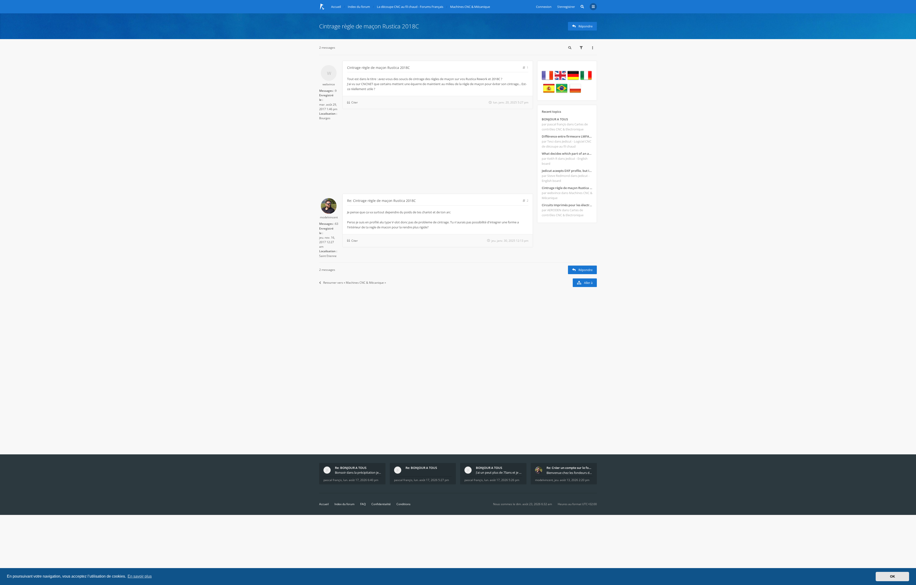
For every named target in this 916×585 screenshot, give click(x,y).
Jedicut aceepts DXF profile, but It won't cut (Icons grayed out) (567, 171)
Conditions (403, 504)
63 (336, 224)
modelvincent (329, 217)
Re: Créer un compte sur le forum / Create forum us (569, 468)
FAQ (363, 504)
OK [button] (892, 576)
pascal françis (332, 480)
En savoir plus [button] (140, 576)
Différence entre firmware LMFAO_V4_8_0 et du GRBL (567, 136)
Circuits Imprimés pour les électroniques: (567, 205)
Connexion (544, 7)
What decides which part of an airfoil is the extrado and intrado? (567, 153)
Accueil (324, 504)
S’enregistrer (566, 7)
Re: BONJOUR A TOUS (350, 468)
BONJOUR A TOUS (555, 119)
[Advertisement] (426, 158)
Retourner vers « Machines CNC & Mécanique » (354, 283)
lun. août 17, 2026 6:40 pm (360, 480)
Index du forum (344, 504)
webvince (329, 84)
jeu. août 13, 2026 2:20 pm (571, 480)
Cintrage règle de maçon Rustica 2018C (369, 26)
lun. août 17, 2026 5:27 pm (431, 480)
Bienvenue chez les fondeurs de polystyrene (569, 473)
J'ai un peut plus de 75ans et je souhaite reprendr (499, 472)
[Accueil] (322, 6)
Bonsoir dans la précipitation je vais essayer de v (358, 472)
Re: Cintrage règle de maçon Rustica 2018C (381, 200)
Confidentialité (381, 504)
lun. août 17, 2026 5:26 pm (501, 480)
